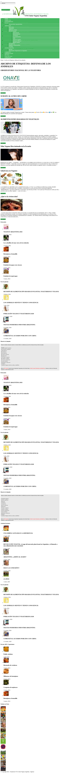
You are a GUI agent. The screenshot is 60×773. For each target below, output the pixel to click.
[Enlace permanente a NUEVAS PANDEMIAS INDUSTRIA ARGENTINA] (6, 321)
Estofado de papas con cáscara (13, 265)
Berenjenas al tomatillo (10, 254)
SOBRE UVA (8, 20)
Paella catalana (8, 654)
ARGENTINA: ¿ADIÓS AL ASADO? (15, 557)
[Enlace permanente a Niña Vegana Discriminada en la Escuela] (12, 160)
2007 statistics (6, 368)
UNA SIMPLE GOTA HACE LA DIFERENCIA (18, 533)
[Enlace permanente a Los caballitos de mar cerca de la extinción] (6, 240)
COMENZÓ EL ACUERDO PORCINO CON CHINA (17, 31)
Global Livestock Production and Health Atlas (37, 368)
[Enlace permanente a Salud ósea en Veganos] (12, 184)
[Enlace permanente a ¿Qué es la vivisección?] (12, 210)
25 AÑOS (6, 579)
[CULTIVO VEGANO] (3, 754)
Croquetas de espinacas (10, 687)
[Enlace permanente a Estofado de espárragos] (6, 273)
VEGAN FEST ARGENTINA (15, 24)
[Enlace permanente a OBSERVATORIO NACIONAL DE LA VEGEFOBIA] (12, 84)
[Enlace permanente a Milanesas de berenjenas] (6, 673)
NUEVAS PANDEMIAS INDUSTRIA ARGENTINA (16, 27)
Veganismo (11, 28)
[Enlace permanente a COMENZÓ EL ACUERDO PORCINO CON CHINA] (6, 333)
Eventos (6, 23)
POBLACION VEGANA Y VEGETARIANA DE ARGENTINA (19, 49)
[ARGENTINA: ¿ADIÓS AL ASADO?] (3, 721)
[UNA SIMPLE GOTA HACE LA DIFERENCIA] (3, 711)
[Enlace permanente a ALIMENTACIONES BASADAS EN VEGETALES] (12, 133)
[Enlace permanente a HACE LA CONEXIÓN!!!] (6, 565)
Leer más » (3, 93)
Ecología (11, 46)
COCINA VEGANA (9, 48)
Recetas (10, 49)
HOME (6, 18)
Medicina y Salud (13, 29)
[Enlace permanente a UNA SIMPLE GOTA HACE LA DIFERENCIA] (6, 530)
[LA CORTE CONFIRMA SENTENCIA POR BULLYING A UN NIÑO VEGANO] (3, 770)
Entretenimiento (16, 34)
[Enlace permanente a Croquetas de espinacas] (6, 684)
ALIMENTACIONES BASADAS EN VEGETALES (20, 119)
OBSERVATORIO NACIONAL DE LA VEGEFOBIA (21, 70)
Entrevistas (11, 27)
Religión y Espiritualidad (14, 45)
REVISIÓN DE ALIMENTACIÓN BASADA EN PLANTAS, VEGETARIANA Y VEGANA (31, 291)
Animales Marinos (17, 40)
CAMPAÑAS (8, 52)
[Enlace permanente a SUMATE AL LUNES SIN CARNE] (12, 109)
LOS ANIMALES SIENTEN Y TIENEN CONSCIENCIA (17, 18)
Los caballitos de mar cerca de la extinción (16, 243)
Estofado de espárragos (10, 276)
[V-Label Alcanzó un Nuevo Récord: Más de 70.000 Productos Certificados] (3, 759)
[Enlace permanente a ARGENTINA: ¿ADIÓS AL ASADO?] (6, 554)
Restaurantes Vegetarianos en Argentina (18, 50)
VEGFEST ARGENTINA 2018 (13, 232)
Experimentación (17, 36)
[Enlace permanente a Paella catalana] (6, 651)
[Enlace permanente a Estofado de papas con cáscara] (6, 262)
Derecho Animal (12, 31)
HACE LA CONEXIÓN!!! (11, 568)
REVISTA (7, 54)
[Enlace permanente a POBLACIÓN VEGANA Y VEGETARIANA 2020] (6, 310)
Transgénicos (12, 43)
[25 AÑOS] (3, 732)
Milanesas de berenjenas (11, 676)
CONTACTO (8, 57)
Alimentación (16, 32)
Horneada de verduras (10, 665)
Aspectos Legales (17, 39)
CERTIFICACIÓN (9, 53)
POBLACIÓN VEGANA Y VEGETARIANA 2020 (16, 22)
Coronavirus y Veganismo (10, 36)
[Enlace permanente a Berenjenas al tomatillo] (6, 251)
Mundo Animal (16, 42)
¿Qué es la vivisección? (9, 196)
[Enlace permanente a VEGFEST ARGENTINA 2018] (6, 229)
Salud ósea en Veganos (9, 171)
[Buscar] (1, 3)
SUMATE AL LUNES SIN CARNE (14, 96)
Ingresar (32, 771)
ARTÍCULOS (8, 25)
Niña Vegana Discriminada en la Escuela (16, 146)
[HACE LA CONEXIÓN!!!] (3, 727)
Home (2, 60)
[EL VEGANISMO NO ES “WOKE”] (3, 743)
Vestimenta (15, 35)
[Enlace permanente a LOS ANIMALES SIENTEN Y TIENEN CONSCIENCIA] (6, 299)
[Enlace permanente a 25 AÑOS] (6, 576)
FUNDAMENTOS (9, 21)
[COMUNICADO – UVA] (3, 748)
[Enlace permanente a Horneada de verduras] (6, 662)
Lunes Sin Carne (8, 56)
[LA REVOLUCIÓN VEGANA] (3, 765)
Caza (14, 38)
